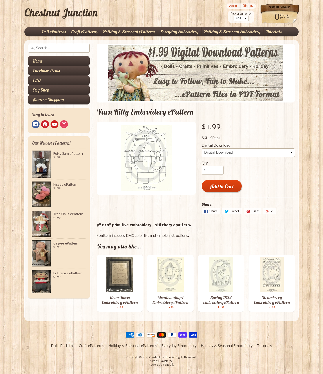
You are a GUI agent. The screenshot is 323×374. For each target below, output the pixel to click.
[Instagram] (64, 124)
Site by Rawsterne (161, 361)
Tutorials (273, 31)
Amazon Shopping (48, 99)
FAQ (37, 80)
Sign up (248, 6)
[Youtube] (54, 124)
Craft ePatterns (84, 31)
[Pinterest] (45, 124)
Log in (233, 6)
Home (37, 61)
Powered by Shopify (161, 365)
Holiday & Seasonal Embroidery (232, 31)
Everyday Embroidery (179, 31)
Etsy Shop (41, 90)
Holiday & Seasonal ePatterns (129, 31)
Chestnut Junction (61, 12)
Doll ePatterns (54, 31)
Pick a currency (241, 14)
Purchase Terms (46, 70)
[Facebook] (36, 124)
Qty (205, 163)
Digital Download (216, 146)
